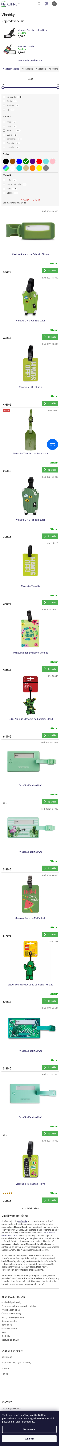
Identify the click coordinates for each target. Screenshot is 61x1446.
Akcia (11, 101)
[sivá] (46, 168)
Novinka (12, 105)
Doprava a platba (9, 1321)
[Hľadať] (39, 4)
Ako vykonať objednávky (12, 1317)
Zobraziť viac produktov (29, 60)
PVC (11, 189)
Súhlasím (29, 1438)
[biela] (13, 168)
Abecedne (53, 69)
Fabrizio (13, 130)
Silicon (12, 193)
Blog (3, 1332)
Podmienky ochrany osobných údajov (18, 1306)
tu (33, 1421)
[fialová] (33, 161)
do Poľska (22, 1221)
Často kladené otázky (11, 1313)
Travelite (12, 143)
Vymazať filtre (29, 200)
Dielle (11, 126)
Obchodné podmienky (11, 1302)
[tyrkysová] (46, 161)
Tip (10, 109)
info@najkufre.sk (14, 1408)
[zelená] (26, 161)
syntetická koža (16, 184)
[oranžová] (33, 168)
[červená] (39, 161)
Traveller (12, 147)
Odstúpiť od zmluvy (10, 1340)
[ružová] (53, 161)
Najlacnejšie (27, 69)
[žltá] (39, 168)
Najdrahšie (41, 69)
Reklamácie (6, 1325)
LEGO (11, 135)
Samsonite (13, 139)
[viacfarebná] (6, 168)
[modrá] (19, 161)
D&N (11, 122)
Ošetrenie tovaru (9, 1328)
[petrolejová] (19, 168)
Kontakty (5, 1336)
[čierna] (6, 161)
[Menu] (54, 4)
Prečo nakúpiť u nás (10, 1310)
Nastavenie (29, 1429)
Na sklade (14, 97)
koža (11, 180)
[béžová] (26, 168)
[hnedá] (13, 161)
